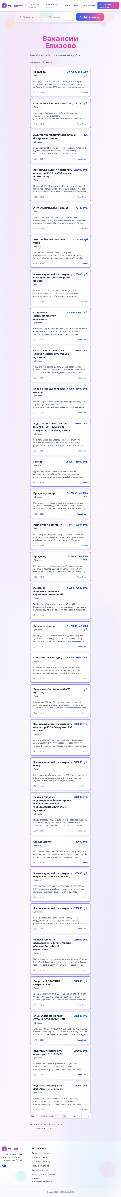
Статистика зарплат (33, 5)
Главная (22, 5)
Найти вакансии (91, 17)
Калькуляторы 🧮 (40, 1170)
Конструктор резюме (52, 5)
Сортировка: (35, 62)
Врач (52, 1128)
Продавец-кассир (39, 1128)
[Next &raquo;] (88, 1116)
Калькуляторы (88, 5)
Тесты (76, 5)
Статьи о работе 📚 (41, 1161)
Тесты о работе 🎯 (40, 1166)
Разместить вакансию (105, 5)
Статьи (67, 5)
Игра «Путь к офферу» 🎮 (43, 1174)
